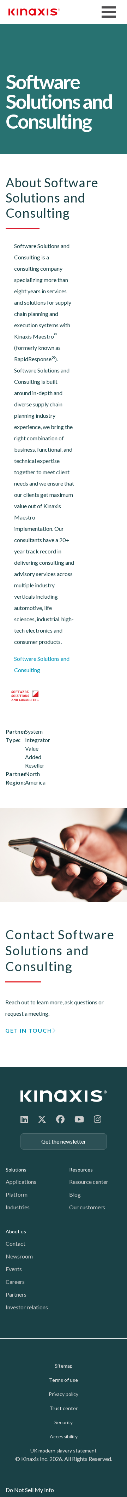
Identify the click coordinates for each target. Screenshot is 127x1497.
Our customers (87, 1207)
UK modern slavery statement (63, 1451)
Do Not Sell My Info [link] (30, 1489)
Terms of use (63, 1380)
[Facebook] (60, 1119)
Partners (16, 1294)
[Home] (63, 1096)
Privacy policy (63, 1394)
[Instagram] (97, 1119)
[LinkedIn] (24, 1119)
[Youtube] (79, 1119)
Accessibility (64, 1436)
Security (63, 1422)
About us (16, 1231)
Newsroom (19, 1256)
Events (14, 1269)
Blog (75, 1194)
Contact (15, 1243)
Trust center (63, 1408)
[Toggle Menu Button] (109, 12)
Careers (15, 1281)
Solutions (16, 1170)
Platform (17, 1194)
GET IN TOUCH (28, 1030)
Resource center (88, 1181)
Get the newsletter (63, 1141)
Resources (81, 1170)
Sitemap (64, 1366)
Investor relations (27, 1307)
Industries (18, 1207)
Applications (21, 1181)
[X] (42, 1119)
